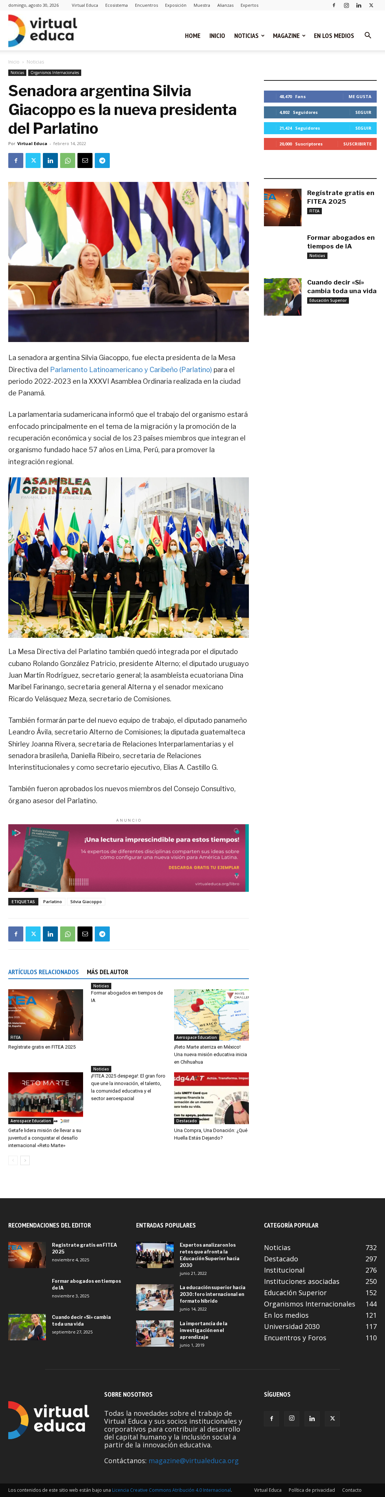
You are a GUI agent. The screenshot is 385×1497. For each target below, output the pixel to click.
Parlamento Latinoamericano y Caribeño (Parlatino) (132, 370)
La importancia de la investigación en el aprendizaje (203, 1330)
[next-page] (25, 1160)
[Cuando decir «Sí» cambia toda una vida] (283, 297)
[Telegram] (102, 160)
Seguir (363, 112)
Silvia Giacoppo (86, 901)
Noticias (246, 35)
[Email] (84, 160)
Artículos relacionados (43, 971)
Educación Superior (328, 300)
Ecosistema (116, 5)
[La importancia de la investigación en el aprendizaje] (155, 1333)
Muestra (202, 5)
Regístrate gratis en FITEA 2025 (42, 1047)
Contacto (352, 1490)
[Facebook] (334, 5)
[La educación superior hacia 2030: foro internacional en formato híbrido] (155, 1297)
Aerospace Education (196, 1037)
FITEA (16, 1037)
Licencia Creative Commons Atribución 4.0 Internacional (171, 1490)
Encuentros (146, 5)
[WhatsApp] (67, 160)
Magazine (286, 35)
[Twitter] (371, 5)
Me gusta (360, 96)
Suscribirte (357, 144)
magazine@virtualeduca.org (194, 1460)
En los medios (334, 35)
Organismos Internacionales (54, 72)
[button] (368, 35)
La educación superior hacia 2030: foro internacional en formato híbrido (213, 1294)
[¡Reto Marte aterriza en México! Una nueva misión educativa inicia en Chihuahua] (211, 1015)
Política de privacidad (312, 1490)
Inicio (217, 35)
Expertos (249, 5)
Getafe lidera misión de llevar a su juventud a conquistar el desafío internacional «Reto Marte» (44, 1138)
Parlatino (52, 901)
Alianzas (225, 5)
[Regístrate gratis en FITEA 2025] (45, 1015)
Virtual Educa (85, 5)
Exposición (175, 5)
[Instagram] (346, 5)
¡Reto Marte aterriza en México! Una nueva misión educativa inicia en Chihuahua (210, 1054)
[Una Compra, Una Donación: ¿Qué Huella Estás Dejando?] (211, 1098)
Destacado (186, 1120)
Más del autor (107, 971)
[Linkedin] (358, 5)
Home (192, 35)
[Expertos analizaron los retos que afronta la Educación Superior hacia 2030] (155, 1255)
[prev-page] (13, 1160)
